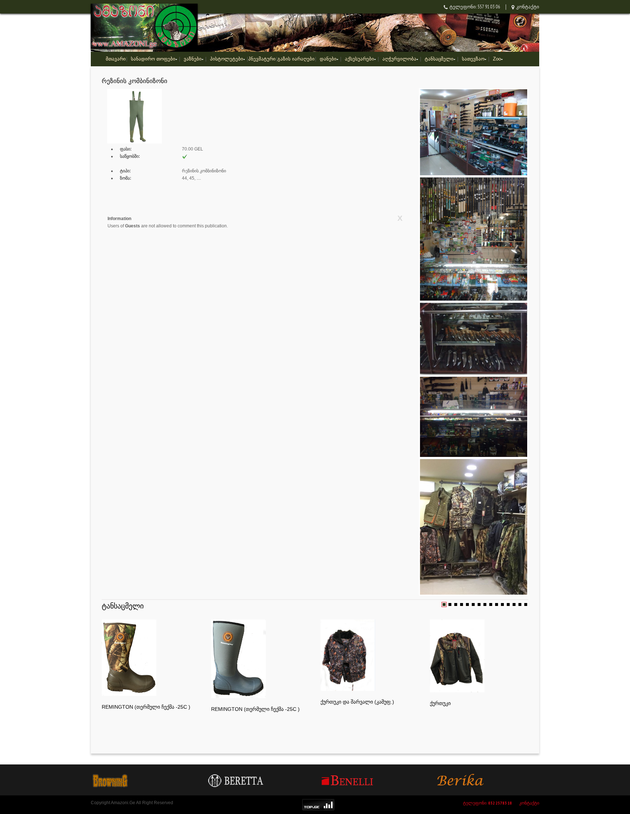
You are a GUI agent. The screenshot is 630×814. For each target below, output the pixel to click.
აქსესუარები (359, 59)
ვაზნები (193, 59)
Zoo (497, 59)
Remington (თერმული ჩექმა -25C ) (146, 707)
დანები (328, 59)
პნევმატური (262, 59)
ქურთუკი (440, 703)
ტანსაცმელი (439, 59)
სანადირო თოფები (153, 59)
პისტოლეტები (226, 59)
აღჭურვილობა (399, 59)
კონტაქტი (527, 6)
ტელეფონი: (487, 803)
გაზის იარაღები (296, 59)
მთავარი (116, 59)
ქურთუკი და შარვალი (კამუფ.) (357, 702)
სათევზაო (473, 59)
